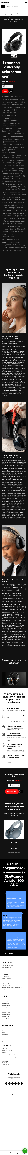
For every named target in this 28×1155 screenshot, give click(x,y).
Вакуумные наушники (6, 969)
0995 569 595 (4, 1048)
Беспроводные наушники (7, 965)
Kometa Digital (5, 1061)
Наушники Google (5, 1016)
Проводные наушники (6, 967)
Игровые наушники (6, 976)
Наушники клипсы (5, 991)
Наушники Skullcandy (6, 998)
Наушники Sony (5, 1007)
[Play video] (14, 678)
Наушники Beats (5, 1003)
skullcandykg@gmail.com (7, 1050)
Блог (3, 1030)
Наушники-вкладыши (6, 980)
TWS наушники (5, 974)
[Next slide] (24, 42)
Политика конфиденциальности (9, 1039)
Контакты (4, 1052)
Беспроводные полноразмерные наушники (13, 19)
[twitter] (22, 1084)
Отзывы (3, 1032)
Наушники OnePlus (6, 1018)
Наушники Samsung (6, 1014)
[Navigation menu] (26, 2)
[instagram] (6, 1084)
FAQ (2, 1041)
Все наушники (5, 1034)
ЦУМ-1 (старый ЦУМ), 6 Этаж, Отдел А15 (10, 1054)
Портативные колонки (7, 985)
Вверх (13, 1094)
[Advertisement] (14, 1114)
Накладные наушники (6, 978)
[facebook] (9, 1084)
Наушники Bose (5, 1009)
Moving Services (5, 1064)
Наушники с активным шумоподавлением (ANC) (12, 987)
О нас (3, 1027)
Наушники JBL (5, 1020)
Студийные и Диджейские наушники (10, 989)
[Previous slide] (4, 42)
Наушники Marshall (6, 1005)
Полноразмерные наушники (8, 971)
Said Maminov (5, 1062)
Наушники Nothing (6, 1012)
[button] (3, 1153)
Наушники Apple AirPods (7, 1001)
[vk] (19, 1084)
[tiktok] (15, 1084)
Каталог (16, 17)
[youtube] (12, 1084)
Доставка (4, 1036)
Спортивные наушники (7, 983)
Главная (11, 17)
